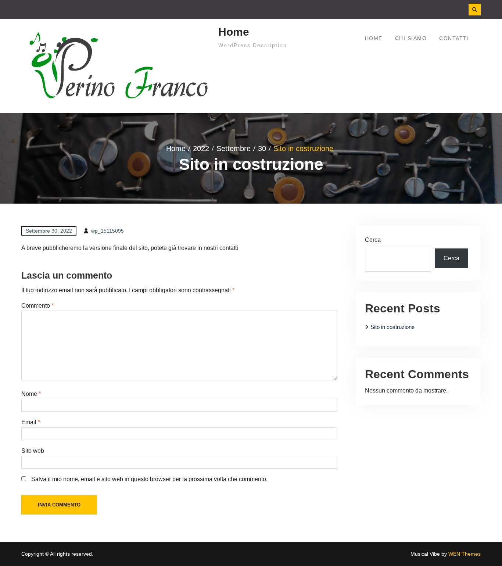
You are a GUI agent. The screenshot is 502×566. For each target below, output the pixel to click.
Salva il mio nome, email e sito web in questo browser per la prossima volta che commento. (149, 479)
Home (233, 32)
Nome (31, 394)
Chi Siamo (411, 38)
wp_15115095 (107, 231)
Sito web (32, 451)
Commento (37, 305)
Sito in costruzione (392, 327)
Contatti (454, 38)
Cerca (373, 240)
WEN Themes (464, 554)
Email (30, 422)
